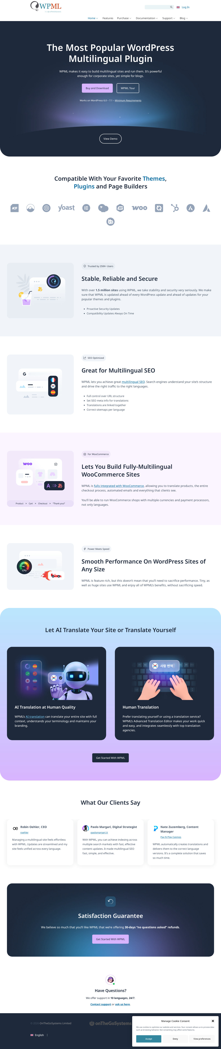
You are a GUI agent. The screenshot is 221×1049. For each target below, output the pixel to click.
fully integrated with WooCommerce (119, 486)
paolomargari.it (99, 832)
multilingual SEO (133, 382)
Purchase (123, 18)
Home (91, 18)
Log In (185, 7)
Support (167, 18)
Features (108, 18)
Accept (148, 1038)
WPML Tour (128, 88)
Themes (154, 178)
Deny (175, 1038)
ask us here (122, 1004)
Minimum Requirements (128, 100)
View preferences (201, 1038)
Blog (182, 18)
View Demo (110, 138)
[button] (213, 1021)
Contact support (100, 1004)
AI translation (35, 716)
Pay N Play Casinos (170, 837)
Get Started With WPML (110, 758)
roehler (24, 832)
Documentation (145, 18)
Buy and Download (97, 88)
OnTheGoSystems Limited (55, 1023)
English (39, 1035)
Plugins (84, 186)
